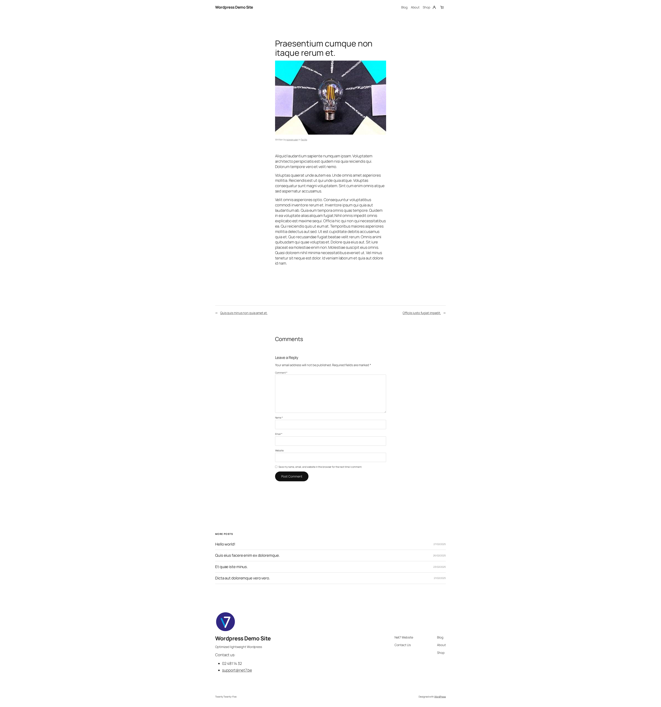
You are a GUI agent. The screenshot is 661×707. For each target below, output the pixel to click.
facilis (304, 139)
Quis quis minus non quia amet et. (243, 313)
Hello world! (225, 544)
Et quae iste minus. (231, 567)
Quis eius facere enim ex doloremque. (247, 555)
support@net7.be (237, 670)
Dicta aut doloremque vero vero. (242, 578)
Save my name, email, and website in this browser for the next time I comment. (320, 466)
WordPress (440, 696)
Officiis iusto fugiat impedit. (422, 313)
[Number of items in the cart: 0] (442, 7)
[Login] (434, 7)
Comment (281, 372)
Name (279, 417)
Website (279, 450)
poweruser (292, 139)
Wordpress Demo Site (234, 7)
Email (278, 434)
